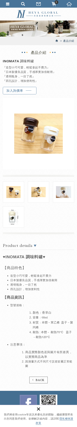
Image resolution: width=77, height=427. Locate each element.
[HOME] (57, 40)
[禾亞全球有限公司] (38, 14)
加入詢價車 (14, 90)
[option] (38, 133)
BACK (40, 380)
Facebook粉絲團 (28, 403)
